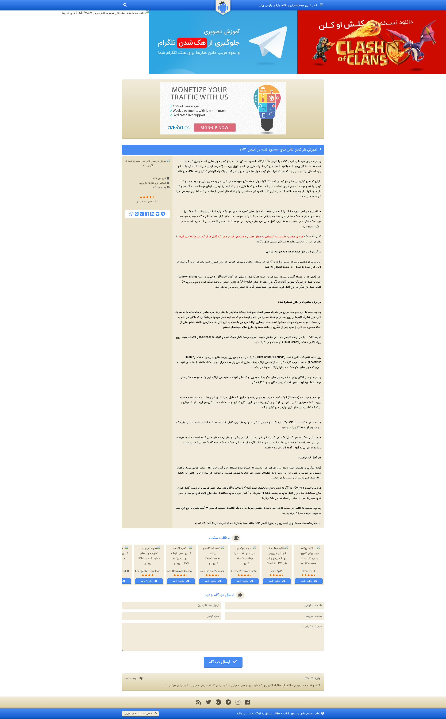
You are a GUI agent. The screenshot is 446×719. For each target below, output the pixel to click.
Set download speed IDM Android (122, 571)
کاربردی (143, 183)
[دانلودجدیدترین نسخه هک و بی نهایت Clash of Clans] (371, 42)
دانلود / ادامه (307, 581)
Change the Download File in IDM (154, 571)
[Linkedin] (152, 214)
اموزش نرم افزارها (157, 183)
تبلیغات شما (132, 678)
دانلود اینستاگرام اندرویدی (277, 685)
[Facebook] (147, 214)
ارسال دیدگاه (220, 662)
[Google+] (142, 214)
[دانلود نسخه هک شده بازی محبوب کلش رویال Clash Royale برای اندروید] (74, 13)
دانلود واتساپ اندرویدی (307, 685)
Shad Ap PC (277, 571)
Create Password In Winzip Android (251, 571)
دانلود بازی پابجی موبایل (245, 685)
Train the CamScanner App (214, 571)
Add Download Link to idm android (186, 571)
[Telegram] (163, 214)
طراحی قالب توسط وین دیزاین (138, 714)
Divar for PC (309, 571)
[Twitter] (157, 214)
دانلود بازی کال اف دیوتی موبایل (209, 685)
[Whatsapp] (131, 214)
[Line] (137, 214)
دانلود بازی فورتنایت (178, 685)
